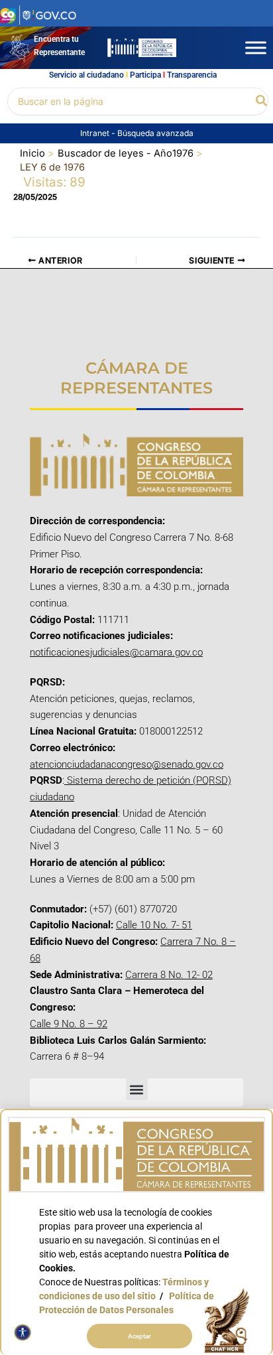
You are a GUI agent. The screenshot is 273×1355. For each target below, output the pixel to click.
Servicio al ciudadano (86, 75)
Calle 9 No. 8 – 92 (68, 1024)
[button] (262, 101)
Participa (145, 75)
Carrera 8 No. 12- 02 (169, 975)
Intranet (95, 133)
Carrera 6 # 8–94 (67, 1056)
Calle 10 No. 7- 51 (154, 925)
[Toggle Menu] (255, 47)
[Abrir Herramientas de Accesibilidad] (22, 1332)
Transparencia (192, 75)
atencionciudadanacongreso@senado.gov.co (126, 764)
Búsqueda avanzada (155, 133)
